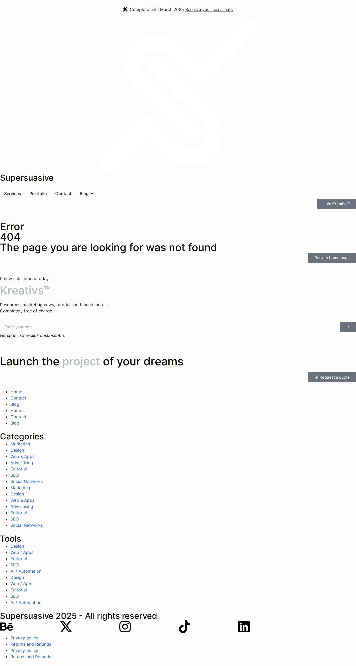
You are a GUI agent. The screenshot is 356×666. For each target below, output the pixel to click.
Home (16, 391)
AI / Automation (25, 571)
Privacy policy (24, 637)
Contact (18, 398)
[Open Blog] (92, 193)
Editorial (18, 468)
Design (17, 450)
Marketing (20, 443)
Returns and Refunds (30, 644)
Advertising (21, 462)
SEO (14, 475)
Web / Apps (21, 552)
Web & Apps (22, 456)
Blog (14, 404)
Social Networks (26, 481)
